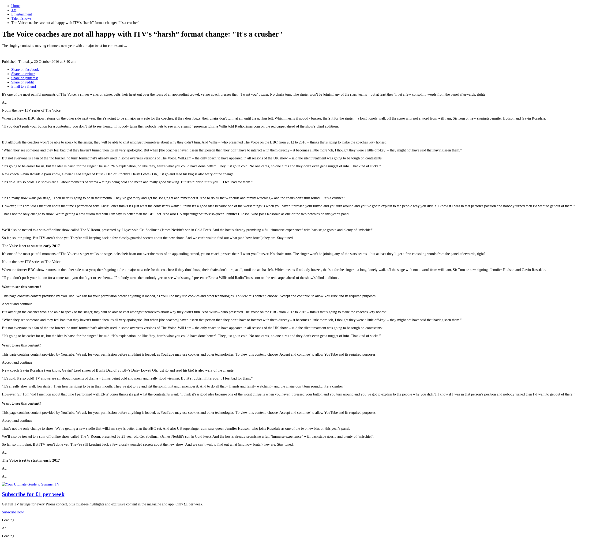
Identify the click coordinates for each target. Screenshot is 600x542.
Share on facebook (25, 70)
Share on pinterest (24, 78)
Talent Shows (21, 18)
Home (15, 6)
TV (13, 10)
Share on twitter (23, 74)
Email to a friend (23, 86)
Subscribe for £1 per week (33, 494)
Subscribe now (13, 512)
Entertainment (21, 14)
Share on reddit (22, 82)
